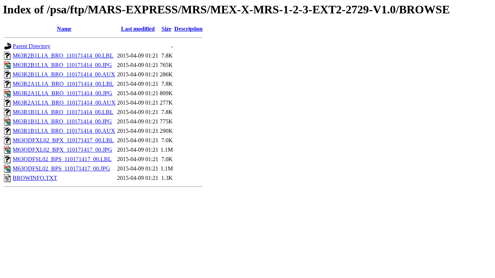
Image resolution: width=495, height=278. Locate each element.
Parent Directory (31, 46)
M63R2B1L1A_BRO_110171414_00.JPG (62, 65)
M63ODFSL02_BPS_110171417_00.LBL (62, 159)
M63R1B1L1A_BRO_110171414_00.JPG (62, 121)
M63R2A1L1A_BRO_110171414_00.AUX (64, 103)
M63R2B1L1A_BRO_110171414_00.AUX (64, 74)
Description (188, 29)
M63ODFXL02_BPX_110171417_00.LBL (63, 140)
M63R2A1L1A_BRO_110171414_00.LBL (63, 84)
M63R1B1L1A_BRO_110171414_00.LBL (63, 112)
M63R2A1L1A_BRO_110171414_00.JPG (62, 93)
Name (64, 29)
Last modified (138, 29)
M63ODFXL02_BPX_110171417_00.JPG (62, 150)
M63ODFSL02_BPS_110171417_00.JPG (61, 168)
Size (166, 29)
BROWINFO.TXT (35, 178)
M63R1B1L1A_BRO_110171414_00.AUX (64, 131)
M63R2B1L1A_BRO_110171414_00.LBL (63, 55)
